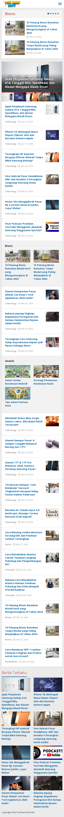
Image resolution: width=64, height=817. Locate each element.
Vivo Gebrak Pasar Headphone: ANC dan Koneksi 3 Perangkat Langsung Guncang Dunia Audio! (24, 180)
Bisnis (10, 13)
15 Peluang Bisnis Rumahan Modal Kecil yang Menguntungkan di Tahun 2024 (24, 608)
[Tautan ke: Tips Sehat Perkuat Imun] (17, 393)
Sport (8, 544)
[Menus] (60, 4)
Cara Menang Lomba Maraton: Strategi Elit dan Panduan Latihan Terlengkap (24, 535)
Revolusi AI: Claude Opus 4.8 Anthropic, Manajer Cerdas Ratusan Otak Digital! (22, 513)
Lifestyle (10, 569)
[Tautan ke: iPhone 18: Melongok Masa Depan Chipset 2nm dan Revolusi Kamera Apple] (52, 134)
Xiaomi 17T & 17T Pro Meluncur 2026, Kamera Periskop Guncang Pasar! (20, 466)
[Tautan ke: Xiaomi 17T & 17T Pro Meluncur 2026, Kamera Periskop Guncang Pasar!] (52, 465)
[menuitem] (8, 96)
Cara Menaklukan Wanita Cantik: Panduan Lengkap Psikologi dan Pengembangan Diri (23, 559)
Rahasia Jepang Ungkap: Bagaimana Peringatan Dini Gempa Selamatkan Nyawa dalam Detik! (21, 318)
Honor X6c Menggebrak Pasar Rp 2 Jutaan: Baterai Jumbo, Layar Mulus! (23, 205)
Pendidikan (11, 661)
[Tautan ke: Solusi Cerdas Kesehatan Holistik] (17, 371)
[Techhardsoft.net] (12, 3)
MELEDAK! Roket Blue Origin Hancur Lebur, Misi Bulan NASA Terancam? (24, 421)
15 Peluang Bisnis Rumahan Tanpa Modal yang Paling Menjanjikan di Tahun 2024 (42, 45)
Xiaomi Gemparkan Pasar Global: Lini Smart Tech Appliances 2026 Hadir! (20, 294)
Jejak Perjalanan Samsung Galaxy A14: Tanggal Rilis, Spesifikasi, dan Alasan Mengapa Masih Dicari (30, 83)
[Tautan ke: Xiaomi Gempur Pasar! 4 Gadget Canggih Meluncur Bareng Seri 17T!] (52, 443)
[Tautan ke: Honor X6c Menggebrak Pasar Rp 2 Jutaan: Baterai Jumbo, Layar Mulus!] (52, 204)
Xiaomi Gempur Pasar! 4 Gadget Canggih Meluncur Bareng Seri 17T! (21, 443)
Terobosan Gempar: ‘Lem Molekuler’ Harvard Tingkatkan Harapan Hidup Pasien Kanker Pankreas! (21, 489)
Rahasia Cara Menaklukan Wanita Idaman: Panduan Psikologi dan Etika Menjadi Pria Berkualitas (22, 584)
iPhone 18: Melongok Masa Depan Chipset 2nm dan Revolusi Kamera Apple (21, 135)
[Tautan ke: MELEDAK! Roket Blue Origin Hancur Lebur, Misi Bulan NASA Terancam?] (52, 421)
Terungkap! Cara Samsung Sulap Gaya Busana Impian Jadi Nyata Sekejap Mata (24, 342)
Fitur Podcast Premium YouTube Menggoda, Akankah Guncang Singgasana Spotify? (23, 227)
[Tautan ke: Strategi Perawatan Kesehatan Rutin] (46, 371)
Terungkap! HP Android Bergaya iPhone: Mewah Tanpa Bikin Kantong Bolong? (24, 157)
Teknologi (10, 121)
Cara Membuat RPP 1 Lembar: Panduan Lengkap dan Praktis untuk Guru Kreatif (23, 653)
